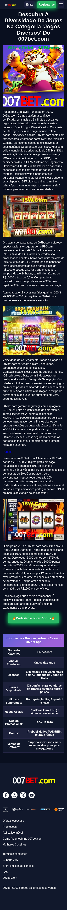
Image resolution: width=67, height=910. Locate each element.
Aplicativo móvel (13, 832)
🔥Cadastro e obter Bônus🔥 (33, 618)
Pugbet (7, 451)
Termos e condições (15, 853)
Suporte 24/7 (10, 859)
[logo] (10, 4)
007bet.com (10, 877)
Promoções (10, 826)
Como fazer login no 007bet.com (22, 838)
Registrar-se (46, 4)
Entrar (30, 4)
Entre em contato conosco (18, 865)
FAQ (5, 871)
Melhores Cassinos (14, 844)
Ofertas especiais (13, 820)
